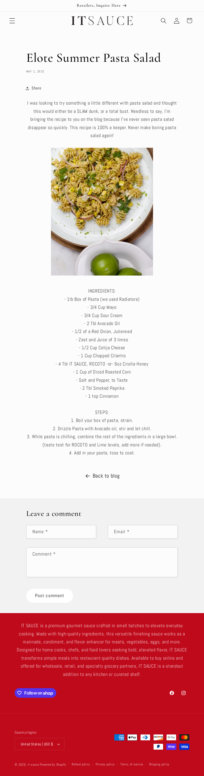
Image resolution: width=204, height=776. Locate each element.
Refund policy (81, 764)
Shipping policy (159, 764)
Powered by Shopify (53, 764)
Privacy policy (105, 764)
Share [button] (36, 88)
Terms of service (131, 764)
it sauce (33, 764)
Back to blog (106, 476)
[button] (12, 20)
